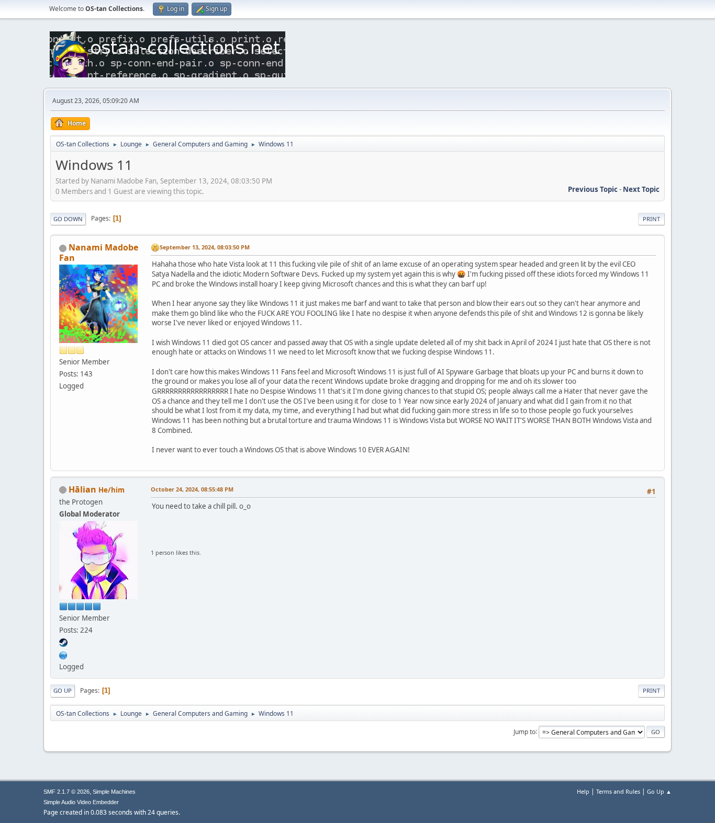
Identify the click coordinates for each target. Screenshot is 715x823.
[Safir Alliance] (63, 654)
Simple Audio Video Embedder (81, 802)
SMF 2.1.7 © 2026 (66, 791)
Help (583, 791)
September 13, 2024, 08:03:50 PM (205, 247)
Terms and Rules (618, 791)
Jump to (524, 731)
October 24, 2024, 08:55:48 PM (192, 489)
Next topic (641, 189)
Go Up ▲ (659, 791)
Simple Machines (114, 791)
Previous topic (593, 189)
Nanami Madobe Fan (98, 253)
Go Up (62, 690)
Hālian (82, 489)
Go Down (68, 219)
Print (651, 219)
